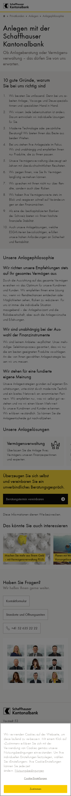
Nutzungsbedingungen (29, 770)
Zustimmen (35, 788)
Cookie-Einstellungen (35, 778)
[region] (35, 759)
